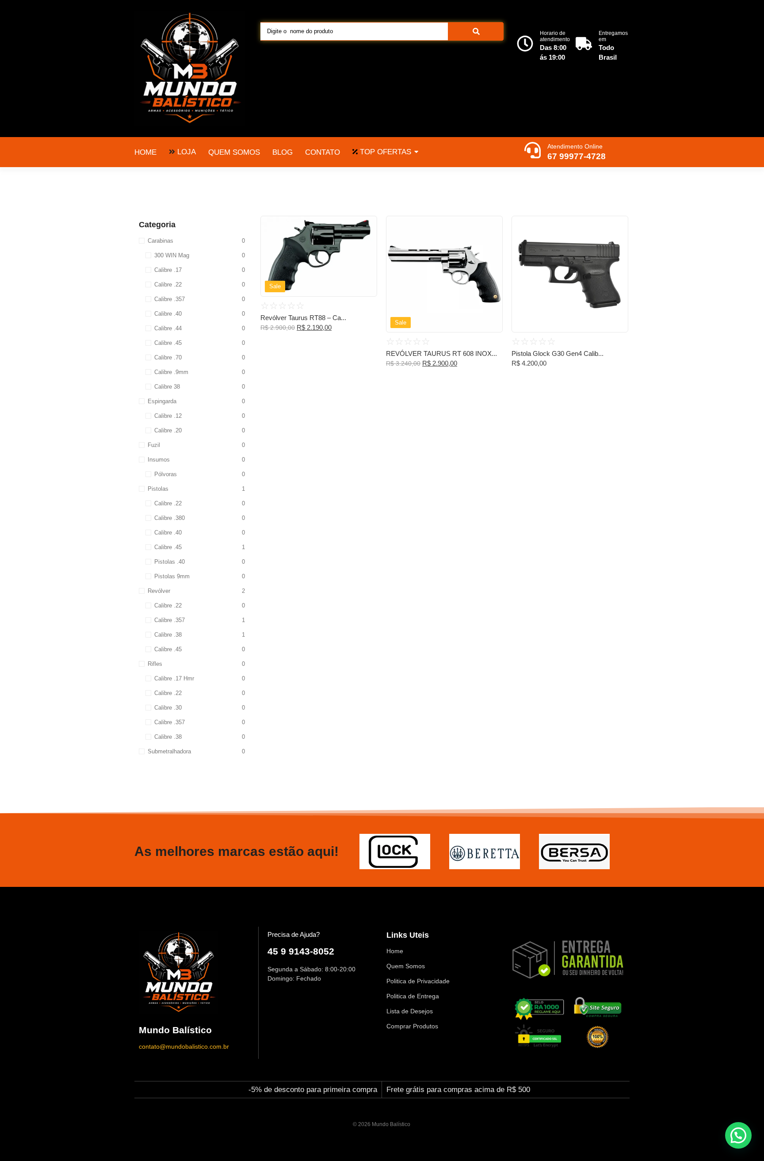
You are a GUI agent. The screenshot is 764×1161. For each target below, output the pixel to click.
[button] (738, 1135)
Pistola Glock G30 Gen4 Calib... (558, 353)
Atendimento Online (575, 146)
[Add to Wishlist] (367, 225)
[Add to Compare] (367, 242)
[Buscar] (476, 31)
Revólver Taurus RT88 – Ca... (303, 317)
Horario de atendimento (555, 36)
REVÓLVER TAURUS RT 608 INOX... (441, 353)
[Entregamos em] (584, 44)
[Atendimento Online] (532, 151)
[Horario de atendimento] (525, 44)
